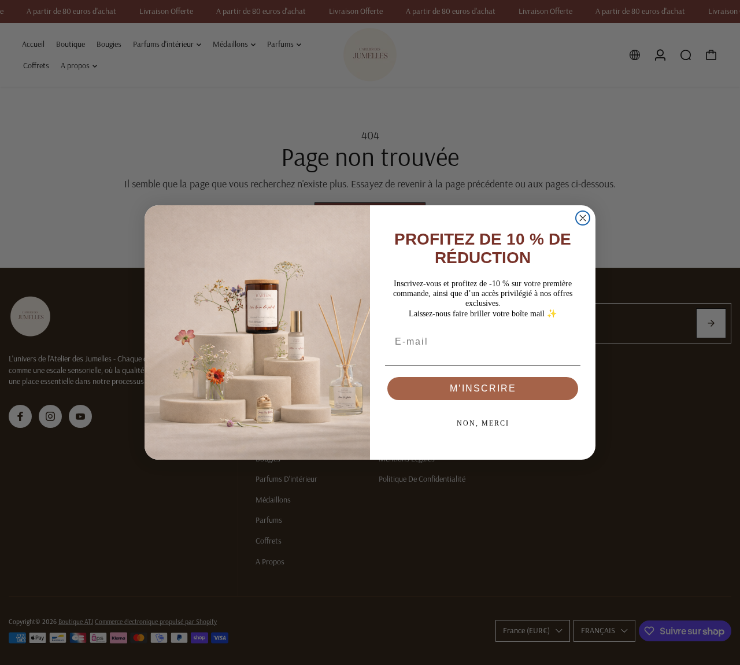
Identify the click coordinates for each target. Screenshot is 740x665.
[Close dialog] (583, 218)
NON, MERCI (483, 423)
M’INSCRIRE (483, 388)
